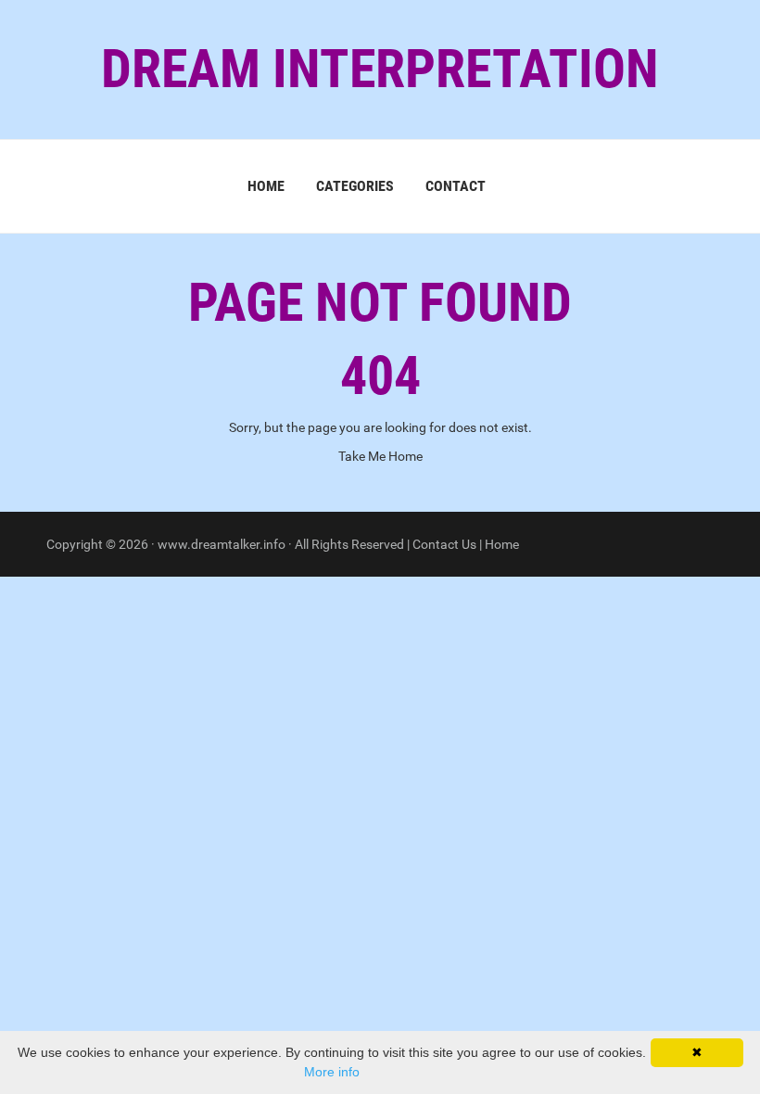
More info (332, 1071)
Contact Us (444, 544)
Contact (455, 186)
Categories (355, 186)
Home (266, 186)
